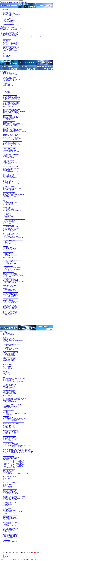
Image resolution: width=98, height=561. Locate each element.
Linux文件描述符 (6, 235)
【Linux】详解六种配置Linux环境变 (10, 535)
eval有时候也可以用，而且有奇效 (9, 196)
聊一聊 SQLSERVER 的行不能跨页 (10, 95)
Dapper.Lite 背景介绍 (7, 475)
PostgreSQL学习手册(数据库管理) (9, 357)
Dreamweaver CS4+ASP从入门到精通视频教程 (12, 14)
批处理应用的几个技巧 (7, 333)
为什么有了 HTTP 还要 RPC (8, 537)
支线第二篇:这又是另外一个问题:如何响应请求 (12, 210)
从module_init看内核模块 (7, 523)
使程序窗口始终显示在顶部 (8, 118)
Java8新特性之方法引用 (7, 156)
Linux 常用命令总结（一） (8, 254)
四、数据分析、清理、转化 (8, 181)
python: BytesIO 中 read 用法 (8, 272)
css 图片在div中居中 (7, 374)
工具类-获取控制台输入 (7, 149)
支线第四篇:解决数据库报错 (8, 208)
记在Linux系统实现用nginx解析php (9, 230)
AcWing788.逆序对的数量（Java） (9, 150)
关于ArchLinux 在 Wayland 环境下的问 (10, 534)
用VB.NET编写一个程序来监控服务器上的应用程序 (13, 124)
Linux (15, 106)
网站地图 (31, 559)
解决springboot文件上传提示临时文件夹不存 (11, 144)
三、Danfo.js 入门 (6, 182)
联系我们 (27, 559)
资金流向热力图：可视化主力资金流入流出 (9, 32)
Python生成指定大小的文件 (8, 266)
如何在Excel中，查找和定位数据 (9, 308)
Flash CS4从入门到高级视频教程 (9, 20)
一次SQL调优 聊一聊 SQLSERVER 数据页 (11, 93)
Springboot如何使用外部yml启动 (9, 145)
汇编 (13, 364)
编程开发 (6, 2)
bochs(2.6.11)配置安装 (7, 243)
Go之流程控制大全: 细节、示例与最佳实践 (11, 42)
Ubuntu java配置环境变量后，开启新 (10, 522)
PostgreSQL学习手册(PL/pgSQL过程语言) (11, 348)
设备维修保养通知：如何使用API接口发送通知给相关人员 (14, 398)
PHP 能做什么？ (6, 416)
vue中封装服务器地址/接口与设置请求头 (11, 173)
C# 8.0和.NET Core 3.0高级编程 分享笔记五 (11, 98)
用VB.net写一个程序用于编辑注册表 (10, 135)
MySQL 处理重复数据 (7, 214)
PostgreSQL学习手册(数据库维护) (9, 355)
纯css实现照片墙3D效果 (7, 368)
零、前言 (4, 187)
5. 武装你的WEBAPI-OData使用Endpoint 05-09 (12, 431)
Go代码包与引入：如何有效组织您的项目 (11, 47)
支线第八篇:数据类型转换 (8, 203)
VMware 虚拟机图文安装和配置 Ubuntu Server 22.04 (13, 240)
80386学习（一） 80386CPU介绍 (9, 490)
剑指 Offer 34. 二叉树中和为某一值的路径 (11, 151)
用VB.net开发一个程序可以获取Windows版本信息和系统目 (14, 131)
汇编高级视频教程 (6, 19)
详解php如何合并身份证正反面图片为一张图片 (12, 420)
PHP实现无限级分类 (7, 407)
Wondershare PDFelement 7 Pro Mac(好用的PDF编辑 (13, 340)
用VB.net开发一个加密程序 (8, 122)
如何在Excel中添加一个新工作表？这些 (10, 296)
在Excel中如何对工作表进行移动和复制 (10, 294)
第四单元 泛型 (5, 477)
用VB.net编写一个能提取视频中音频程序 (11, 130)
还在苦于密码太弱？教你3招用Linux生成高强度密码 (13, 237)
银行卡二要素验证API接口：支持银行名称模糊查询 (13, 399)
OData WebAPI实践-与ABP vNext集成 (10, 439)
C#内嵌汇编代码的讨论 (7, 486)
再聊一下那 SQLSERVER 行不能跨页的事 (11, 96)
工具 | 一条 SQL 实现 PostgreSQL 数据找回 (11, 223)
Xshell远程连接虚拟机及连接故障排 (10, 525)
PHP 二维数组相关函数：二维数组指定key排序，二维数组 (14, 414)
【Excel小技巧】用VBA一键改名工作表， (11, 295)
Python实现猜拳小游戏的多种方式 (9, 263)
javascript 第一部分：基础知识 (9, 186)
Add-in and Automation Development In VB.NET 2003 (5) (13, 462)
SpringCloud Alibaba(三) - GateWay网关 (10, 166)
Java (7, 106)
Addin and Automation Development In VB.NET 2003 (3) (13, 465)
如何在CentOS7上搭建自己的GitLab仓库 (11, 233)
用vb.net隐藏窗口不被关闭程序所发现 (10, 117)
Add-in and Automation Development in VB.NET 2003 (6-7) (14, 461)
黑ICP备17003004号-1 (39, 559)
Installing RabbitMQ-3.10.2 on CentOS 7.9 (10, 236)
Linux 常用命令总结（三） (8, 252)
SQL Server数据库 (6, 91)
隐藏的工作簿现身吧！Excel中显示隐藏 (10, 307)
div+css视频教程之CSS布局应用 (9, 386)
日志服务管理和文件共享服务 (9, 234)
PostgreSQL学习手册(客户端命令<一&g (10, 352)
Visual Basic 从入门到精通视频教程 (10, 16)
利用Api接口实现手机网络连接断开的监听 (11, 44)
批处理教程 (5, 332)
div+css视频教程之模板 (7, 385)
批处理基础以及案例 (7, 345)
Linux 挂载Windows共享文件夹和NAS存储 (11, 231)
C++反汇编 (5, 485)
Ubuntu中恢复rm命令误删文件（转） (10, 529)
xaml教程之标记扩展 (7, 380)
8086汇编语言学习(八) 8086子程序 (9, 495)
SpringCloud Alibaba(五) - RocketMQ (10, 163)
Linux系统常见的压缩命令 (8, 241)
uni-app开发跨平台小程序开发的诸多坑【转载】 (12, 188)
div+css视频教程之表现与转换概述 (9, 384)
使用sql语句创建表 (6, 84)
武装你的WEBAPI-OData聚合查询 (9, 434)
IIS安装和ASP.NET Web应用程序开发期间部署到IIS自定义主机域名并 (16, 445)
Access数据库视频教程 (7, 21)
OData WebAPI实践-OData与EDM (9, 436)
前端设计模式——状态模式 (8, 190)
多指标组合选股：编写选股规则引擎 (7, 27)
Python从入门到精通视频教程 (8, 24)
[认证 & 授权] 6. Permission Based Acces (10, 80)
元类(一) (4, 268)
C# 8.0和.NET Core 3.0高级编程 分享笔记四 (11, 99)
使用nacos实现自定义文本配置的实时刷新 (11, 143)
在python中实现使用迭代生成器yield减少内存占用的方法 (14, 281)
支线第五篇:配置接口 (7, 207)
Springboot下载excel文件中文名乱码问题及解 (11, 139)
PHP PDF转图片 (6, 411)
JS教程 (9, 106)
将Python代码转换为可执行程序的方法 (10, 125)
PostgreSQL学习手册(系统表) (8, 354)
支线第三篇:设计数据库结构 (8, 209)
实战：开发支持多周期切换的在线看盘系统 (9, 34)
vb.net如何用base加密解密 (8, 119)
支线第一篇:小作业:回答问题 (8, 211)
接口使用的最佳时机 (7, 41)
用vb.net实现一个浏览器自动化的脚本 (10, 110)
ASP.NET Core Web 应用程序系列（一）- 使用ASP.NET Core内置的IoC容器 (17, 450)
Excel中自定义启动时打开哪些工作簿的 (10, 298)
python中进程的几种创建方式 (8, 270)
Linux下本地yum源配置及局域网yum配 (10, 528)
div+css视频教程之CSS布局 (8, 387)
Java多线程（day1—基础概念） (9, 148)
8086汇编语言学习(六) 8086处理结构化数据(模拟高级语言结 (14, 496)
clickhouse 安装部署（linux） (8, 341)
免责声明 (10, 559)
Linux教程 (5, 513)
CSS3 (4, 377)
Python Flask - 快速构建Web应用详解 (10, 273)
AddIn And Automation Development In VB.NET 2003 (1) (13, 466)
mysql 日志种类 (6, 200)
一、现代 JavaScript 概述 (7, 184)
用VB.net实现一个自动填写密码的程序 (10, 112)
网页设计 (10, 2)
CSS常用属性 (5, 371)
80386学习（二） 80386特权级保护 (10, 489)
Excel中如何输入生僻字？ (8, 300)
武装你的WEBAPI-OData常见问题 (9, 433)
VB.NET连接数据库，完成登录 (9, 467)
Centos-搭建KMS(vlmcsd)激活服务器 (10, 517)
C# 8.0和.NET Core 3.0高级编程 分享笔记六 (11, 97)
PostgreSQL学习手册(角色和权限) (9, 358)
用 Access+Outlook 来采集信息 (9, 73)
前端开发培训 (32, 36)
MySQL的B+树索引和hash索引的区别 (10, 226)
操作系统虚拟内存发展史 (8, 247)
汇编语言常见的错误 (7, 505)
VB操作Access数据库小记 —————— (11, 85)
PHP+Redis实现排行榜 (7, 405)
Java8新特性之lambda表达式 (8, 160)
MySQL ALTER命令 (7, 215)
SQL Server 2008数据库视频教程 (9, 12)
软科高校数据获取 (6, 262)
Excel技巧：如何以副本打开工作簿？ (10, 313)
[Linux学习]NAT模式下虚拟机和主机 (10, 541)
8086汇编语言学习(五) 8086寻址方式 (10, 497)
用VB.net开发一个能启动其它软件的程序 (11, 113)
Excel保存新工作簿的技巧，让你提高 (10, 314)
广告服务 (6, 559)
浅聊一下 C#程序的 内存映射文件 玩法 (10, 482)
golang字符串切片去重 (7, 53)
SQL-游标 (5, 337)
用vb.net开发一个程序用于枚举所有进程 (11, 116)
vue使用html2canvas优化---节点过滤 (10, 177)
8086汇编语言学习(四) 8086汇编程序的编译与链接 (13, 498)
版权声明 (23, 559)
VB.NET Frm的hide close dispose (9, 469)
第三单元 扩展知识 (6, 478)
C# (12, 364)
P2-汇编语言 (5, 506)
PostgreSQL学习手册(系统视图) (9, 353)
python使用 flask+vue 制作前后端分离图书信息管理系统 (14, 275)
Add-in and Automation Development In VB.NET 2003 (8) (13, 460)
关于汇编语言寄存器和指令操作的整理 (10, 502)
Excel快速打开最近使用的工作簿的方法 (10, 312)
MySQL (12, 106)
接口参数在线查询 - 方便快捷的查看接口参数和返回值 (13, 422)
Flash (13, 2)
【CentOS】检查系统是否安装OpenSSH (10, 255)
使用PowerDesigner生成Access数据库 (10, 74)
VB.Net (4, 106)
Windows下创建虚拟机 (7, 521)
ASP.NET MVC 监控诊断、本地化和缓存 (11, 444)
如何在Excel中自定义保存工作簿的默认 (10, 302)
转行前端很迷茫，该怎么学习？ (9, 379)
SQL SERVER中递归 (7, 92)
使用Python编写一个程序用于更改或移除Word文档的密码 (14, 133)
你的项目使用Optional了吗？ (8, 157)
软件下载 (9, 39)
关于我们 (2, 559)
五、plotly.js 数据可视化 (7, 180)
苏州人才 (4, 555)
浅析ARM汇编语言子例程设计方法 (10, 510)
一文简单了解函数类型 (7, 49)
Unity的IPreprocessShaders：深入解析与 (10, 515)
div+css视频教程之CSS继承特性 (9, 392)
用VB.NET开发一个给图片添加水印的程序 (11, 123)
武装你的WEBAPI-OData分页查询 (9, 428)
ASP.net (9, 364)
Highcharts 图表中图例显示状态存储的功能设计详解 (13, 419)
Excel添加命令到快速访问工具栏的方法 (10, 306)
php (7, 364)
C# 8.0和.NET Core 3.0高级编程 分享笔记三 (11, 101)
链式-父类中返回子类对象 (8, 440)
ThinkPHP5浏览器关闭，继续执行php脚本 (11, 406)
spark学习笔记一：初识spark (8, 338)
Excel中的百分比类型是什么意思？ (10, 290)
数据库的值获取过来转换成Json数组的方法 (11, 202)
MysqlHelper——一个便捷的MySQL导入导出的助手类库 (14, 404)
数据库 (19, 2)
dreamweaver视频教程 (7, 15)
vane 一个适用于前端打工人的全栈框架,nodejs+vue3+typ (14, 171)
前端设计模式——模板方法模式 (9, 192)
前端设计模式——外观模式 (8, 195)
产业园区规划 (5, 556)
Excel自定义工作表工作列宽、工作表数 (10, 305)
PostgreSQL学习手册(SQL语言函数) (10, 349)
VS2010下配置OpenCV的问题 (8, 470)
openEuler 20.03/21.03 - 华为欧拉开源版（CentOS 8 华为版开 (14, 244)
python (17, 106)
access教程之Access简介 (7, 83)
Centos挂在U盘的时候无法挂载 (9, 538)
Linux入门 (5, 250)
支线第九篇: (5, 201)
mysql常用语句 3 (6, 217)
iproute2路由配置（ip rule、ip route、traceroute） (12, 238)
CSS (6, 364)
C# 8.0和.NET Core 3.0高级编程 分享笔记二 (11, 103)
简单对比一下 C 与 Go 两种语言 (9, 52)
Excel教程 (5, 288)
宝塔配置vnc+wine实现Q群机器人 (9, 248)
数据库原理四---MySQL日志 (8, 225)
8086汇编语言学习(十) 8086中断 (9, 491)
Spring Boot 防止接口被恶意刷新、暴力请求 (11, 153)
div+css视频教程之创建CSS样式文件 (10, 391)
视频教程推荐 (5, 9)
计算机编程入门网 (39, 36)
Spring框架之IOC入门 (7, 155)
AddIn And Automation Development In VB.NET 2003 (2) (13, 464)
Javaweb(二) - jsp (6, 161)
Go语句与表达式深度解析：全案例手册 (10, 48)
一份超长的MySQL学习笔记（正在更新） (11, 220)
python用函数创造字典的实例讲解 (9, 258)
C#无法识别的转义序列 (7, 471)
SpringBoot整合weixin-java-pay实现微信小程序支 (12, 141)
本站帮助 (15, 559)
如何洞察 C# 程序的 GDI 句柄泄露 (9, 476)
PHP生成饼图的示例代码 (8, 417)
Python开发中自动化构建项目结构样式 (10, 285)
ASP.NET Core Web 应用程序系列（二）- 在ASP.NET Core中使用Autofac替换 (18, 451)
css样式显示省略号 (6, 367)
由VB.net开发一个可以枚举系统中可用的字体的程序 (13, 129)
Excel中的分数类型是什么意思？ (9, 289)
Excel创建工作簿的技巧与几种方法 (10, 315)
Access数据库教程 (6, 72)
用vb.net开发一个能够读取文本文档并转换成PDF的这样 (14, 111)
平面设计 (2, 2)
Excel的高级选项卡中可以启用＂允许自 (10, 292)
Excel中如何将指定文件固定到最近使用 (10, 299)
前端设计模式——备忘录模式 (9, 193)
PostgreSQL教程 (6, 347)
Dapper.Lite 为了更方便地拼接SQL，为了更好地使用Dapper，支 (15, 473)
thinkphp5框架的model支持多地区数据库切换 (11, 423)
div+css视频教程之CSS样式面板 (9, 390)
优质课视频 (5, 554)
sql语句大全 (2, 36)
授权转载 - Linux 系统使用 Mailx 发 (10, 530)
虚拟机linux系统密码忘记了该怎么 (9, 532)
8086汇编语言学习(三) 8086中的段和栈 (10, 499)
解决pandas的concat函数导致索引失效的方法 (11, 274)
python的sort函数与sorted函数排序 (9, 282)
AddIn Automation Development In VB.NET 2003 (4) (12, 463)
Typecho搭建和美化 (6, 540)
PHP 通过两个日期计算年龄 (8, 410)
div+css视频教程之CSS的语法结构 (9, 393)
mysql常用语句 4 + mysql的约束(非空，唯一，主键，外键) (14, 219)
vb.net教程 (28, 36)
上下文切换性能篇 (6, 519)
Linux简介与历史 (6, 524)
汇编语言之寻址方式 (7, 503)
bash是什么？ (5, 246)
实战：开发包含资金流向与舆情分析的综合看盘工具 (10, 29)
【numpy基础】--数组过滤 (8, 276)
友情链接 (19, 559)
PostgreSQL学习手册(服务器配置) (9, 359)
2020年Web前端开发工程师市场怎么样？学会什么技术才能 (14, 378)
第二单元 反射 (5, 479)
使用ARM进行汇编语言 (7, 487)
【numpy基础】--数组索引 (8, 261)
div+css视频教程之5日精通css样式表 (10, 382)
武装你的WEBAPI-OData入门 (8, 426)
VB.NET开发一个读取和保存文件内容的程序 (12, 128)
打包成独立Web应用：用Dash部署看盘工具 (9, 35)
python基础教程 (16, 36)
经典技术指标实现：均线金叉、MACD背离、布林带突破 (11, 28)
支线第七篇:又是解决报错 (8, 204)
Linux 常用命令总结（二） (8, 253)
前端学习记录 (5, 375)
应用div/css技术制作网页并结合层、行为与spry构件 (13, 381)
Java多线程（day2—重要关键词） (9, 147)
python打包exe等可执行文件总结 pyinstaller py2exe (12, 260)
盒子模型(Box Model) (7, 372)
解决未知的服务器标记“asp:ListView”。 (10, 443)
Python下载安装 (6, 56)
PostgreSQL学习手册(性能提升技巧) (10, 360)
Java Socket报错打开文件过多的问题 (10, 142)
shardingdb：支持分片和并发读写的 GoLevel (11, 43)
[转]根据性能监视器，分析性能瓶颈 (10, 336)
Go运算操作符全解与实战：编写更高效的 (11, 50)
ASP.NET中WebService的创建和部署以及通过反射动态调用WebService (16, 448)
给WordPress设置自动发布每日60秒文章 (10, 401)
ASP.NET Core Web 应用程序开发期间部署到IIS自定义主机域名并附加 (17, 449)
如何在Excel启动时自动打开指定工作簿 (10, 311)
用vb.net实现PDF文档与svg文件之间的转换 (11, 109)
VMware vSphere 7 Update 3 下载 (9, 249)
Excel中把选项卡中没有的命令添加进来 (10, 304)
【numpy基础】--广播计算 (8, 286)
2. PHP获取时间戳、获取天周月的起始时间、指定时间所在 (14, 413)
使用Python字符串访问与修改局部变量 (10, 279)
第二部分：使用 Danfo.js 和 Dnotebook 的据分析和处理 (13, 183)
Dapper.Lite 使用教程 (7, 472)
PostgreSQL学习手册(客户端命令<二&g (10, 351)
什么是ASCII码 (22, 36)
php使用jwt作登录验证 (7, 400)
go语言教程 (5, 39)
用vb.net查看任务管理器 (7, 115)
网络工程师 (27, 2)
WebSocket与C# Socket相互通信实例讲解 (11, 457)
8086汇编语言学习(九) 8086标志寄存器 (10, 492)
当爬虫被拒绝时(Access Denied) (9, 78)
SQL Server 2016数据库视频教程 (9, 22)
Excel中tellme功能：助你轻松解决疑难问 (11, 301)
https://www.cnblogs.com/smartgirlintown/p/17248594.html (13, 194)
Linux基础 (5, 242)
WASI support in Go (6, 40)
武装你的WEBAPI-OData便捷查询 (9, 427)
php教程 (10, 36)
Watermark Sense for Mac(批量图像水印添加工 (11, 344)
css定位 (4, 373)
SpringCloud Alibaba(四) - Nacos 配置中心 (11, 164)
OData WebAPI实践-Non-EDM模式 (9, 437)
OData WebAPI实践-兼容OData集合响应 (10, 438)
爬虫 (4, 364)
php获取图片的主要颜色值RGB (9, 408)
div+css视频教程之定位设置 (8, 388)
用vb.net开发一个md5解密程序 (9, 121)
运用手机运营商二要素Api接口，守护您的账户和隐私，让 (14, 402)
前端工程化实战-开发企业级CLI (9, 174)
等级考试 (23, 2)
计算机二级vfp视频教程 (7, 18)
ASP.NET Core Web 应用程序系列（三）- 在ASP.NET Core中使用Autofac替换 (18, 452)
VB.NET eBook (6, 459)
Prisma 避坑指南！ (6, 170)
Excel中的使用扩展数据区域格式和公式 (10, 293)
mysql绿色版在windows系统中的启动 (10, 222)
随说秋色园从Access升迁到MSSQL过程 (10, 77)
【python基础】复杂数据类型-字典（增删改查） (12, 267)
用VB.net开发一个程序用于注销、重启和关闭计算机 (13, 134)
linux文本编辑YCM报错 (7, 516)
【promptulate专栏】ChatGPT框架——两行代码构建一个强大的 (15, 284)
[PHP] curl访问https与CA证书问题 (9, 229)
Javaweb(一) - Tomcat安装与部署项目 (10, 162)
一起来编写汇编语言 (7, 508)
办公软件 (16, 2)
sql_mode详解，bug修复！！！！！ (10, 221)
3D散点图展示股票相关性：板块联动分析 (8, 33)
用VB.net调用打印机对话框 (8, 127)
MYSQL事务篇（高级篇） (8, 216)
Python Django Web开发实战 (8, 278)
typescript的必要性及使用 (8, 169)
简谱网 (4, 557)
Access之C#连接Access (7, 81)
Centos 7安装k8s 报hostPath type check (10, 518)
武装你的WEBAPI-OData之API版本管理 (11, 432)
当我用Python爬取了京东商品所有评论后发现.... (12, 269)
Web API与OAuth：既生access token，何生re (11, 79)
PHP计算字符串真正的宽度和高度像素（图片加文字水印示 (14, 418)
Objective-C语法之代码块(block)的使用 (10, 458)
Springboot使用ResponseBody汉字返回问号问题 (12, 138)
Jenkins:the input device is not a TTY (9, 339)
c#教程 (7, 36)
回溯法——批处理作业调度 (8, 334)
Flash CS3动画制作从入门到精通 (9, 13)
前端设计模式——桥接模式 (8, 189)
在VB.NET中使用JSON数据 (8, 107)
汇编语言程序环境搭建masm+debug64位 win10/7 (12, 511)
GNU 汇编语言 (6, 509)
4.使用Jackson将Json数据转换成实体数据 (11, 154)
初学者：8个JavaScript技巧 (8, 176)
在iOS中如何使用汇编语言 (8, 504)
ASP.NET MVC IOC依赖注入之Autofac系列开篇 (12, 446)
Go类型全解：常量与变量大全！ (9, 46)
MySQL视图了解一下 (7, 213)
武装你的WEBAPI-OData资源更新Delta (10, 430)
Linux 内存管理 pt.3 (6, 531)
